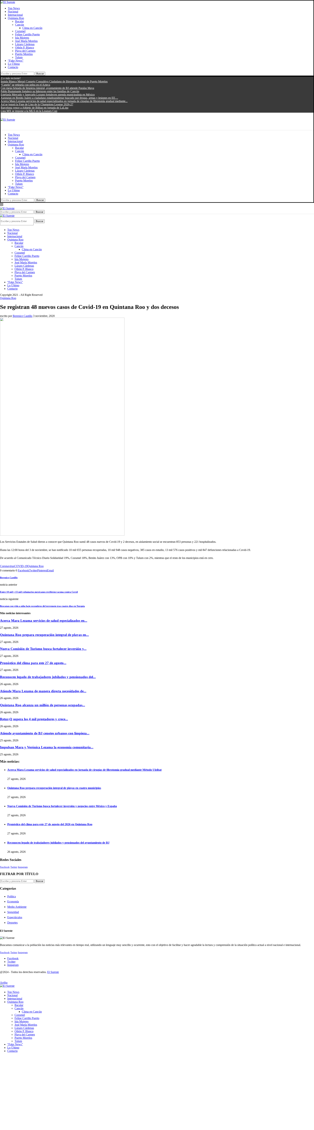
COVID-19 (20, 566)
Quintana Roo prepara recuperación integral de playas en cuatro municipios (54, 787)
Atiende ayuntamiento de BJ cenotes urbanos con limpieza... (44, 733)
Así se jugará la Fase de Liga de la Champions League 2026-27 (37, 104)
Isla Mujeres (22, 37)
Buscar (40, 73)
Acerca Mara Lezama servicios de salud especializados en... (43, 621)
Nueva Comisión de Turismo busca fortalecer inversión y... (43, 649)
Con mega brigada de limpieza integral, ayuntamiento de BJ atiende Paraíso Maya (47, 88)
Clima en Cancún (32, 27)
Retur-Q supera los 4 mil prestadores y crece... (34, 719)
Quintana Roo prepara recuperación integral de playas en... (44, 635)
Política (11, 896)
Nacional (13, 11)
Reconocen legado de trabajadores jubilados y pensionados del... (48, 677)
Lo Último (14, 63)
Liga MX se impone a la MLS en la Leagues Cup (29, 110)
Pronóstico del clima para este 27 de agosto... (33, 663)
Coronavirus (7, 566)
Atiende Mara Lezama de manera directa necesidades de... (43, 691)
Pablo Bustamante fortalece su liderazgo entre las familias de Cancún (40, 91)
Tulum (19, 57)
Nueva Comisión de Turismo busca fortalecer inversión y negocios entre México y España (62, 806)
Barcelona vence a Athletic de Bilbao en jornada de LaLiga (34, 107)
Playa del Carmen (25, 50)
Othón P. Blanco (24, 47)
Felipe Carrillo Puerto (27, 34)
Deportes (12, 922)
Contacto (13, 67)
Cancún (19, 24)
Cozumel (20, 31)
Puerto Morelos (24, 54)
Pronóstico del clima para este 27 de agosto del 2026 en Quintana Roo (49, 824)
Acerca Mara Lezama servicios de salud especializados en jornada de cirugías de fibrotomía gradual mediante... (64, 101)
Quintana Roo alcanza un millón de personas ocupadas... (42, 705)
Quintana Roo (16, 18)
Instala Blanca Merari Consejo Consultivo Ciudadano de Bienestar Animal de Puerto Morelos (54, 81)
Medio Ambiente (17, 906)
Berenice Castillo (22, 315)
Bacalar (19, 21)
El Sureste (53, 972)
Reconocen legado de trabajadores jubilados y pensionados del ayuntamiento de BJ (58, 842)
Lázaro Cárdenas (25, 44)
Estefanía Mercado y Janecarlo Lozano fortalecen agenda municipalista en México (48, 94)
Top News (14, 8)
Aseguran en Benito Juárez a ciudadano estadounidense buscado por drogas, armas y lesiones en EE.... (59, 97)
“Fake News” (15, 60)
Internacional (15, 14)
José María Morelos (26, 41)
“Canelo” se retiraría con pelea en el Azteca (25, 84)
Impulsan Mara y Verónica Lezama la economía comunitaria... (46, 747)
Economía (13, 901)
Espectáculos (14, 917)
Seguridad (13, 912)
